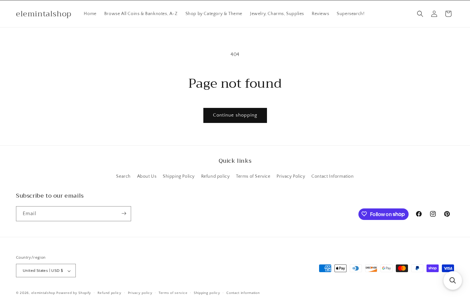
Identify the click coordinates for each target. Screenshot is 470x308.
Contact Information (332, 176)
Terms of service (173, 293)
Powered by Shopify (73, 293)
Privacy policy (140, 293)
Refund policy (215, 176)
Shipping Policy (179, 176)
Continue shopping (235, 115)
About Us (147, 176)
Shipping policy (207, 293)
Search (123, 176)
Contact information (243, 293)
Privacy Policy (291, 176)
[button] (420, 14)
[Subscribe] (124, 213)
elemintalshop (43, 293)
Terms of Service (253, 176)
